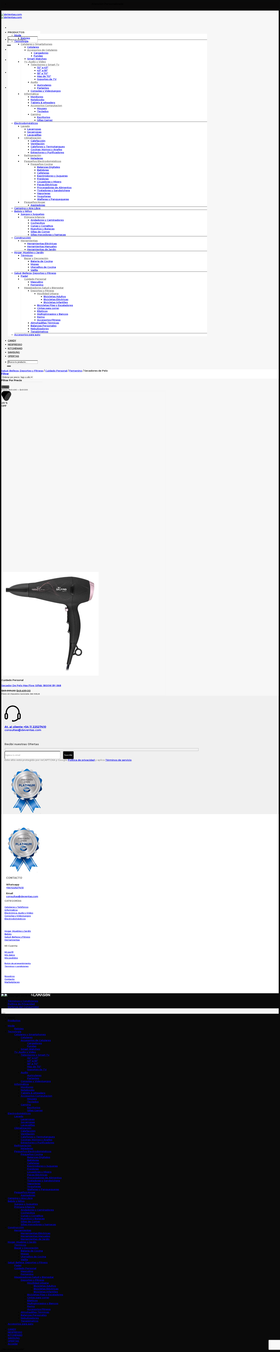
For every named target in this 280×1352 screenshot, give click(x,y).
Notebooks (37, 99)
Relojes (25, 38)
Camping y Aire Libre (27, 208)
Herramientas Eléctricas (42, 243)
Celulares (33, 47)
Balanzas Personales (43, 325)
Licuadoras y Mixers (49, 181)
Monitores (37, 96)
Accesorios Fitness (48, 319)
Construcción (22, 237)
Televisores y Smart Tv (45, 64)
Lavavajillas (34, 134)
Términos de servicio (118, 760)
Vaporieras (43, 193)
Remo (41, 317)
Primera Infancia (34, 217)
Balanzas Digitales (48, 167)
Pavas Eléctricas (47, 184)
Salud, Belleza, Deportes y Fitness (35, 273)
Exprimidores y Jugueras (52, 175)
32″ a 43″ (42, 67)
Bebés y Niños (23, 211)
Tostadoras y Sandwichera (53, 190)
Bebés (8, 934)
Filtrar (5, 387)
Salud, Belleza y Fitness (17, 937)
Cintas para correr (48, 308)
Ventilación (38, 143)
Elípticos (42, 311)
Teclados (42, 111)
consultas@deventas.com (23, 730)
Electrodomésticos (15, 919)
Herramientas (29, 240)
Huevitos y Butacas (42, 228)
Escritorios (43, 117)
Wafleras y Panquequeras (53, 199)
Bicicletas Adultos (55, 296)
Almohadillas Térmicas (45, 322)
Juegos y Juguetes (32, 214)
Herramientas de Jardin (41, 249)
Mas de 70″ (44, 76)
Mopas (35, 264)
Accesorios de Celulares (42, 50)
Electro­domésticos (26, 123)
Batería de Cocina (42, 261)
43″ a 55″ (42, 70)
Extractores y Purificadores (47, 152)
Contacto (10, 979)
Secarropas (34, 132)
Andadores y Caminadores (47, 220)
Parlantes (43, 88)
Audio (34, 82)
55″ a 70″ (42, 73)
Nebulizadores (40, 328)
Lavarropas (34, 129)
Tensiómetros (39, 331)
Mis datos (10, 955)
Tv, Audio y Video (35, 61)
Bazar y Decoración (36, 258)
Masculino (37, 281)
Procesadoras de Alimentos (54, 187)
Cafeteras (43, 172)
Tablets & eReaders (43, 102)
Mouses (42, 108)
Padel (24, 276)
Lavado (25, 126)
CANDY (12, 340)
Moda (17, 35)
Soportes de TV (47, 79)
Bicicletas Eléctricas (56, 299)
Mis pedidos (11, 958)
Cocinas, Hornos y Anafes (46, 149)
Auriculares (44, 85)
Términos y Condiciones (23, 1001)
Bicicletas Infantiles (56, 302)
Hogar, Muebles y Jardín (29, 252)
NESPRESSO (15, 344)
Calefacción (38, 140)
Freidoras (43, 178)
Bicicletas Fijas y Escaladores (55, 305)
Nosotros (10, 976)
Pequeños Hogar (34, 202)
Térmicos (27, 255)
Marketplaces (12, 982)
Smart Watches (37, 58)
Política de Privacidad (21, 1004)
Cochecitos (38, 223)
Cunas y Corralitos (42, 225)
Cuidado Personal (35, 279)
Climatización (32, 137)
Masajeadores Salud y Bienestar (44, 287)
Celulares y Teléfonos (16, 907)
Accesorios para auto (27, 334)
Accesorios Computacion (46, 105)
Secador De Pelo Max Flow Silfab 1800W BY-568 (31, 685)
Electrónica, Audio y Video (19, 913)
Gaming (36, 114)
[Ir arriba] (3, 1013)
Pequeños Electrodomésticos (42, 161)
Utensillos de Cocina (43, 267)
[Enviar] (9, 45)
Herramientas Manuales (42, 246)
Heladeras (37, 158)
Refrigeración (32, 155)
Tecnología (21, 41)
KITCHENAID (15, 348)
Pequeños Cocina (42, 164)
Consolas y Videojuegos (46, 90)
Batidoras (43, 170)
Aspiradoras (38, 205)
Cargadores (41, 52)
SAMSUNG (14, 352)
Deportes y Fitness (42, 290)
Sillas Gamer (45, 120)
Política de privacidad (81, 760)
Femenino (37, 284)
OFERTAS (13, 356)
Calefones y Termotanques (48, 146)
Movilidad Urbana (47, 293)
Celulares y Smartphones (36, 44)
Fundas (38, 55)
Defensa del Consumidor (23, 1006)
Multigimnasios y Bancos (52, 314)
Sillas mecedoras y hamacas (48, 234)
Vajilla (34, 270)
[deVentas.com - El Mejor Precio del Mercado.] (11, 16)
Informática (31, 93)
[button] (24, 32)
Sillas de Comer (40, 231)
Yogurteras (44, 196)
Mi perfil (9, 952)
